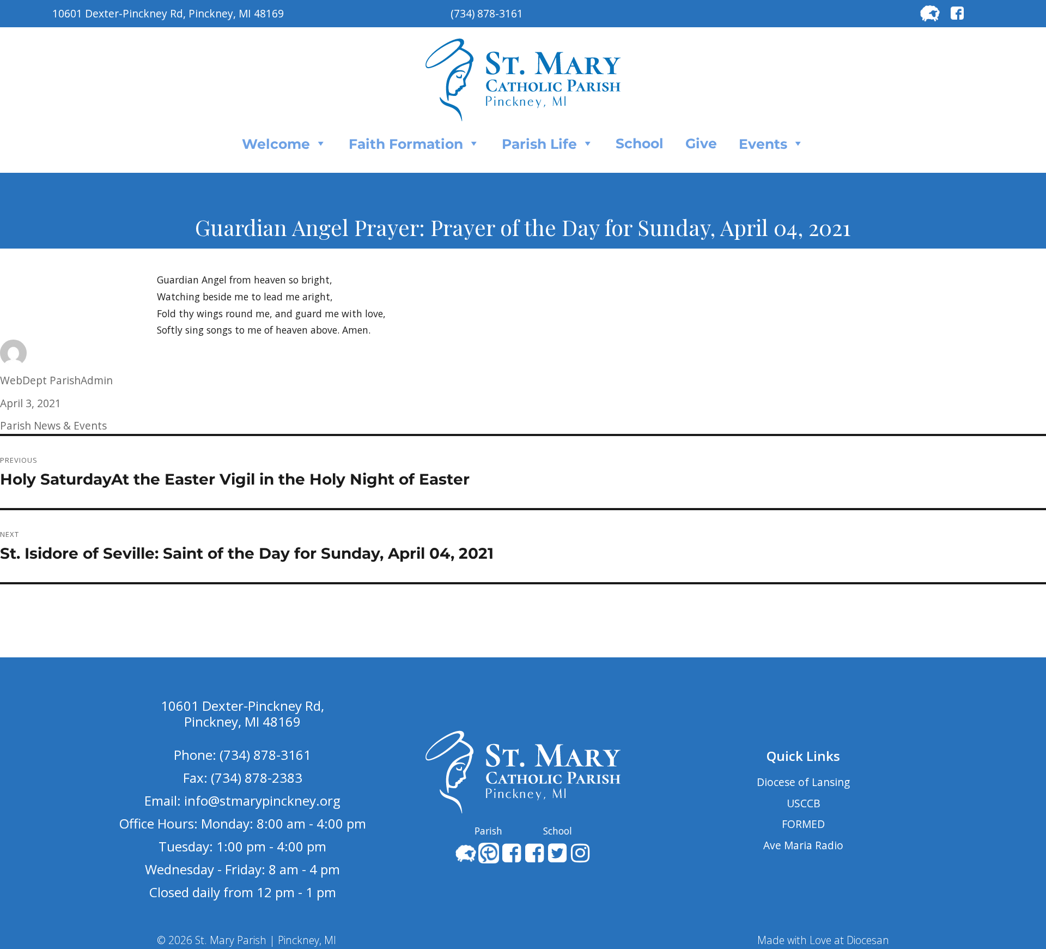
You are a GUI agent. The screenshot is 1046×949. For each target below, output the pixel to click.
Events (763, 144)
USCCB (803, 803)
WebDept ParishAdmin (56, 380)
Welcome (276, 144)
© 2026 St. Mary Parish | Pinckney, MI (246, 940)
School (640, 143)
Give (701, 143)
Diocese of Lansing (803, 782)
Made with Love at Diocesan (823, 940)
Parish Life (539, 144)
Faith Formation (406, 144)
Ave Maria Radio (803, 845)
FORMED (803, 824)
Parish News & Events (53, 425)
